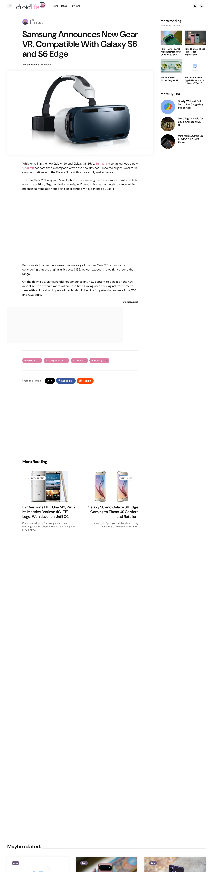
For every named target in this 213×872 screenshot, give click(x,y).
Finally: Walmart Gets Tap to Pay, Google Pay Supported (190, 104)
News (153, 863)
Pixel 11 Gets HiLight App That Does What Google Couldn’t (171, 51)
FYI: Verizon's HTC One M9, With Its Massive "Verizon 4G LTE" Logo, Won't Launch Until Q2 (48, 512)
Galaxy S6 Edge (57, 360)
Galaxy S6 (33, 360)
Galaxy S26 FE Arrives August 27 (169, 79)
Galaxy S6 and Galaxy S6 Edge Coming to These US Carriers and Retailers (113, 512)
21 (30, 64)
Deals (84, 863)
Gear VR (80, 360)
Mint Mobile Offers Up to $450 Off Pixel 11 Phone (190, 139)
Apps (15, 863)
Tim (34, 20)
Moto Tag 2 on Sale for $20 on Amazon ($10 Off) (190, 122)
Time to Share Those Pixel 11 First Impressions (195, 51)
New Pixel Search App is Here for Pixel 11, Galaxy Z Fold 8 (194, 80)
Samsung (101, 163)
